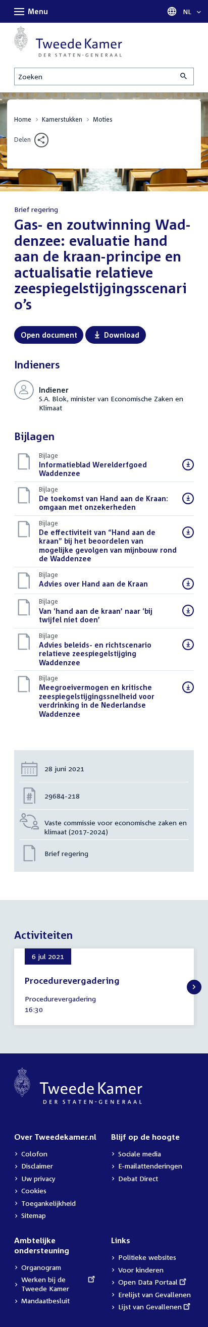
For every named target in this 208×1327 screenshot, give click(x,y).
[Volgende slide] (194, 987)
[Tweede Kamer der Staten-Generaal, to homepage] (68, 41)
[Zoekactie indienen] (184, 76)
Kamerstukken (62, 119)
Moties (103, 119)
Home (22, 119)
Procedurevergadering (72, 980)
